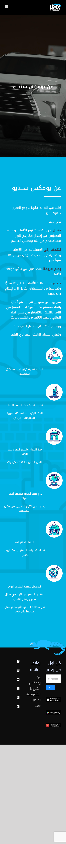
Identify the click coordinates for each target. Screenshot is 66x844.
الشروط (35, 689)
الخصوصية (33, 694)
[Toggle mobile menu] (7, 6)
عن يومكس (35, 680)
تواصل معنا (36, 703)
